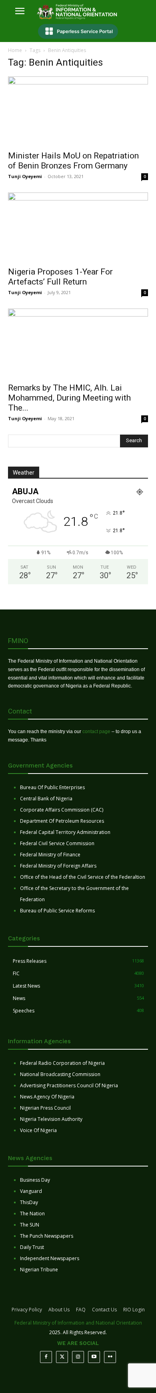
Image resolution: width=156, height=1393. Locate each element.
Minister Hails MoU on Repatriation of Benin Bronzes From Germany (73, 160)
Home (15, 50)
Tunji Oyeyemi (25, 176)
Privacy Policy (27, 1309)
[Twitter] (62, 1357)
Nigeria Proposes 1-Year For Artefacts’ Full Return (60, 277)
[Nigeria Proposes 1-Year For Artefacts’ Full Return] (78, 227)
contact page (96, 731)
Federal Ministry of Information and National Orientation (78, 1322)
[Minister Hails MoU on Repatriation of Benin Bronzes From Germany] (78, 111)
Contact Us (104, 1309)
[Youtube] (94, 1357)
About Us (59, 1309)
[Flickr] (110, 1357)
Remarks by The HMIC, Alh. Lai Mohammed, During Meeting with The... (69, 398)
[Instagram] (78, 1357)
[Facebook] (46, 1357)
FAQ (81, 1309)
